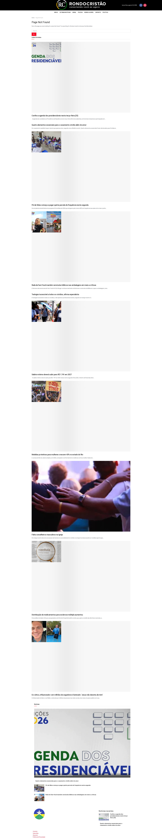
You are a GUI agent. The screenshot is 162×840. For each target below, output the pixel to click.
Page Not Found (39, 17)
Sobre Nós (35, 833)
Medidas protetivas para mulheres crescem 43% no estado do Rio (57, 455)
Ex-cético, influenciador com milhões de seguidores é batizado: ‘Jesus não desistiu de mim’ (67, 695)
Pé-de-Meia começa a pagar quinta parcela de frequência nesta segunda (60, 205)
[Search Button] (34, 34)
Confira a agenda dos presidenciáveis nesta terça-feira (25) (55, 116)
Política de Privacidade (39, 837)
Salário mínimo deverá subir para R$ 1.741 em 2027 (52, 374)
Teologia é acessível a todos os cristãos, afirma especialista (55, 294)
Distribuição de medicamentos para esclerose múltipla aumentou (57, 615)
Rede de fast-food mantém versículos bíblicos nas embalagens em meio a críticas (64, 285)
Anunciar (35, 835)
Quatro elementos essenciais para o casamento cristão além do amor (59, 125)
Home (33, 17)
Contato (35, 831)
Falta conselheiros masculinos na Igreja (47, 535)
